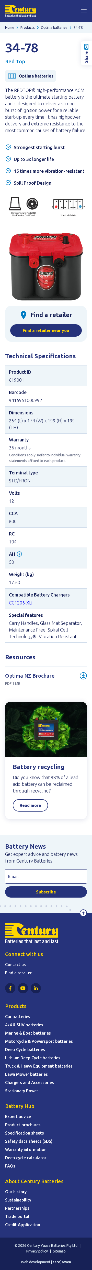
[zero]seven (61, 1262)
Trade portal (17, 1216)
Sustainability (18, 1200)
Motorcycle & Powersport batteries (39, 1041)
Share (86, 57)
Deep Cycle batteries (25, 1049)
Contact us (15, 964)
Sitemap (59, 1251)
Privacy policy (37, 1251)
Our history (16, 1191)
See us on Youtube (23, 988)
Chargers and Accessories (29, 1082)
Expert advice (18, 1116)
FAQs (10, 1166)
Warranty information (26, 1149)
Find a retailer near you (46, 330)
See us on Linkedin (36, 988)
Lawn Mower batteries (26, 1074)
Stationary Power (21, 1090)
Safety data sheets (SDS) (28, 1141)
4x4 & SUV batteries (24, 1024)
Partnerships (17, 1208)
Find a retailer (18, 972)
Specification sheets (24, 1133)
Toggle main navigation (83, 11)
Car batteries (17, 1016)
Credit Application (22, 1224)
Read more (30, 805)
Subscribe (46, 892)
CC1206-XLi (20, 602)
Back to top (83, 913)
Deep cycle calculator (25, 1157)
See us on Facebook (10, 988)
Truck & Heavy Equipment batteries (39, 1066)
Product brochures (23, 1124)
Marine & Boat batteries (28, 1033)
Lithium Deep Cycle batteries (32, 1057)
